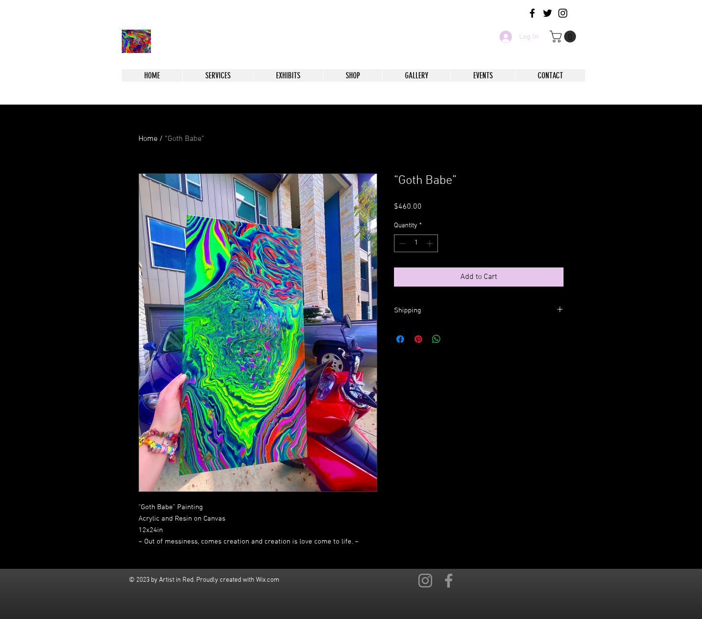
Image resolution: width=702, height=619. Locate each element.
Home (148, 139)
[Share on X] (454, 339)
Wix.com (267, 580)
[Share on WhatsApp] (436, 339)
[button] (564, 37)
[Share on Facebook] (400, 339)
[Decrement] (401, 243)
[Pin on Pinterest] (418, 339)
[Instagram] (425, 580)
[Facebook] (448, 580)
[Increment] (430, 243)
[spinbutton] (416, 243)
